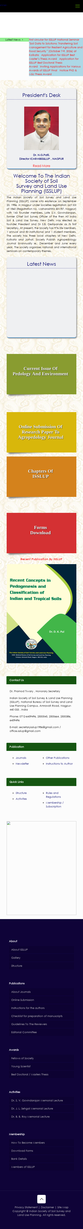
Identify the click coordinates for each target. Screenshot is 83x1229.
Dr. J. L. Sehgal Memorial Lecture (32, 1108)
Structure (21, 793)
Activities (21, 799)
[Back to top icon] (41, 1199)
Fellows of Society (22, 1058)
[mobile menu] (77, 6)
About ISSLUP (19, 949)
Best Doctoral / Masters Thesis (29, 1074)
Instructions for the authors (28, 1008)
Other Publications (57, 758)
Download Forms (22, 1150)
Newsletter (22, 763)
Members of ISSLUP (23, 1167)
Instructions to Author (59, 763)
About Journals (21, 992)
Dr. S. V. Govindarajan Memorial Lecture (37, 1100)
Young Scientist (20, 1066)
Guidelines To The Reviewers (29, 1024)
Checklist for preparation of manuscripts (36, 1016)
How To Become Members (28, 1142)
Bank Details (19, 1159)
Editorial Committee (24, 1032)
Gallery (15, 957)
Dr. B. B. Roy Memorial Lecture (30, 1116)
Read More (41, 166)
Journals (21, 758)
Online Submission (22, 1000)
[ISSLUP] (7, 6)
